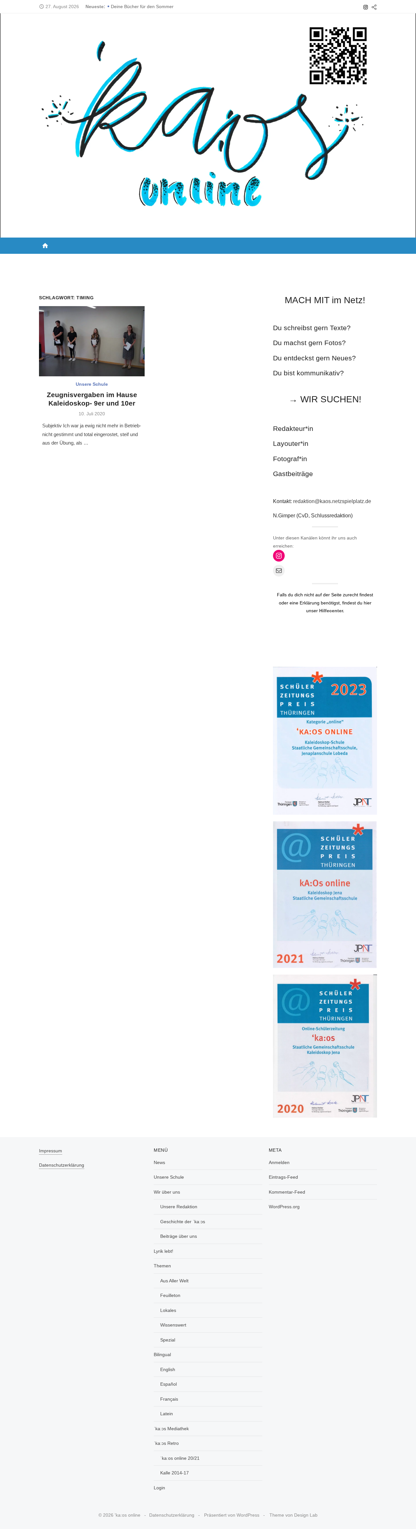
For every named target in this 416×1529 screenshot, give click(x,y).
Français (169, 1399)
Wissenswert (173, 1325)
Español (168, 1384)
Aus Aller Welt (174, 1280)
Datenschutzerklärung (61, 1165)
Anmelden (279, 1162)
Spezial (167, 1339)
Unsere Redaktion (178, 1206)
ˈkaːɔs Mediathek (282, 260)
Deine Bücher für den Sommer (142, 6)
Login (365, 260)
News (49, 260)
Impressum (50, 1150)
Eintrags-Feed (283, 1177)
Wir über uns (126, 260)
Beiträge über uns (178, 1236)
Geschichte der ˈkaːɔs (182, 1221)
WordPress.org (284, 1206)
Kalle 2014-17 (174, 1472)
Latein (166, 1413)
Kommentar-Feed (287, 1192)
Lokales (168, 1310)
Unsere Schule (82, 260)
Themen (201, 260)
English (167, 1369)
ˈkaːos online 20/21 (180, 1458)
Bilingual (235, 260)
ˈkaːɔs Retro (328, 260)
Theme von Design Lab (293, 1515)
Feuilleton (170, 1295)
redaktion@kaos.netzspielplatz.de (332, 501)
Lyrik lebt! (169, 260)
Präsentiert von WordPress (231, 1515)
